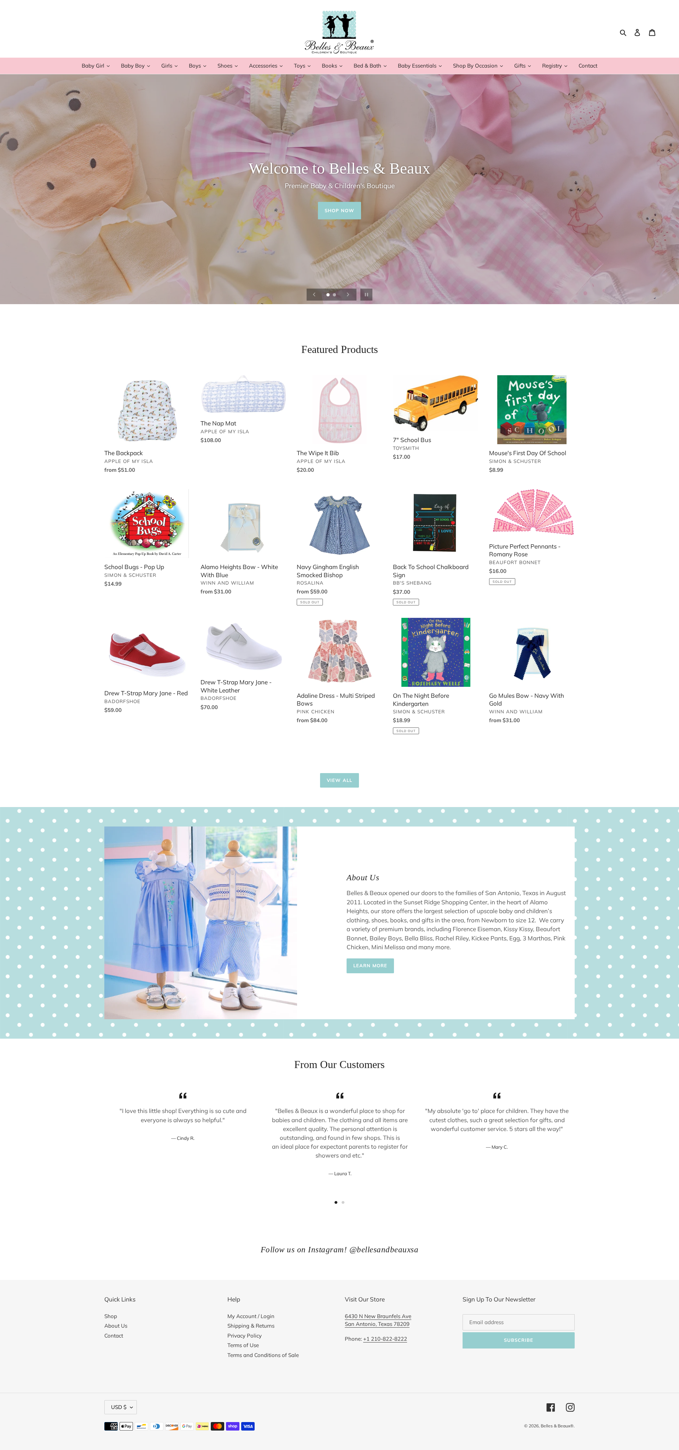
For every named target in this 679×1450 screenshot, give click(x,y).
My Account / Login (250, 1316)
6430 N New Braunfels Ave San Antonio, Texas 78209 (378, 1320)
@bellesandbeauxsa (384, 1249)
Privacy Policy (244, 1335)
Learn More (370, 965)
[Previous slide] (314, 294)
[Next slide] (348, 294)
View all (339, 780)
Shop (110, 1316)
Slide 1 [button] (336, 1202)
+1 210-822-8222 (385, 1338)
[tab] (336, 1202)
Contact (113, 1335)
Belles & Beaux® (557, 1425)
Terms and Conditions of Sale (263, 1355)
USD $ (119, 1407)
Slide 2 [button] (343, 1202)
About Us (115, 1325)
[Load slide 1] (328, 295)
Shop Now (339, 210)
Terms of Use (243, 1345)
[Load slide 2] (335, 295)
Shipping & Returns (250, 1325)
